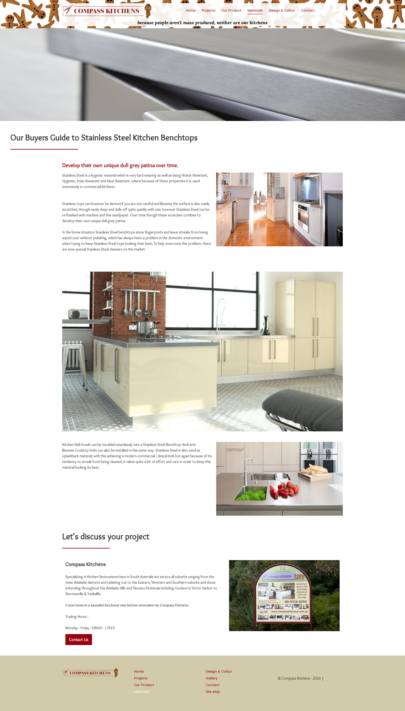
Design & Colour (282, 10)
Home (191, 10)
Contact (308, 10)
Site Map (213, 691)
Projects (208, 10)
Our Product (231, 10)
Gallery (212, 678)
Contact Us (78, 639)
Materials (255, 10)
